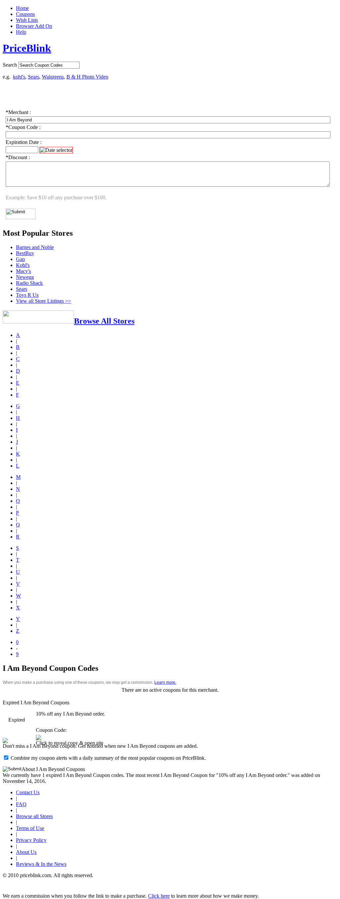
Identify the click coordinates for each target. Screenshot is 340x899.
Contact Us (28, 792)
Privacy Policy (31, 840)
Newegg (25, 277)
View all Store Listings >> (43, 301)
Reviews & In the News (41, 864)
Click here (159, 896)
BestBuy (25, 253)
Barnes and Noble (35, 247)
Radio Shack (29, 283)
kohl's (19, 77)
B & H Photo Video (87, 77)
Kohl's (23, 265)
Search (10, 65)
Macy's (23, 271)
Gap (20, 259)
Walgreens (53, 77)
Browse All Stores (104, 321)
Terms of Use (30, 828)
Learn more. (165, 682)
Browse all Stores (34, 816)
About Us (26, 852)
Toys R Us (27, 295)
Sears (33, 77)
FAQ (21, 804)
